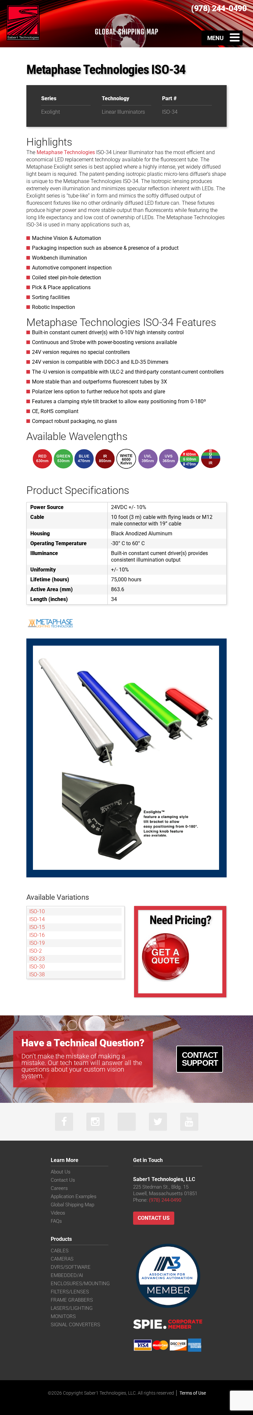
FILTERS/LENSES (70, 1292)
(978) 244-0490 (165, 1200)
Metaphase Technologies (66, 152)
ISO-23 (37, 959)
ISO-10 (37, 911)
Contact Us (63, 1180)
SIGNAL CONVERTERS (75, 1325)
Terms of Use (193, 1393)
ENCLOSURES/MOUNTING (80, 1284)
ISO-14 (37, 919)
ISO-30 (37, 966)
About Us (60, 1172)
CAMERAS (62, 1259)
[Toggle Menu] (222, 37)
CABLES (60, 1251)
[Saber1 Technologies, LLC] (23, 22)
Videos (58, 1213)
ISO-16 (37, 935)
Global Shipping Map (72, 1205)
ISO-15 (37, 927)
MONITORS (63, 1316)
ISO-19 (37, 943)
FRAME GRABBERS (72, 1300)
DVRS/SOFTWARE (71, 1267)
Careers (59, 1188)
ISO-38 (37, 974)
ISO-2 (35, 951)
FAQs (56, 1221)
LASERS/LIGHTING (72, 1308)
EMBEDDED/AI (67, 1275)
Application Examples (74, 1196)
